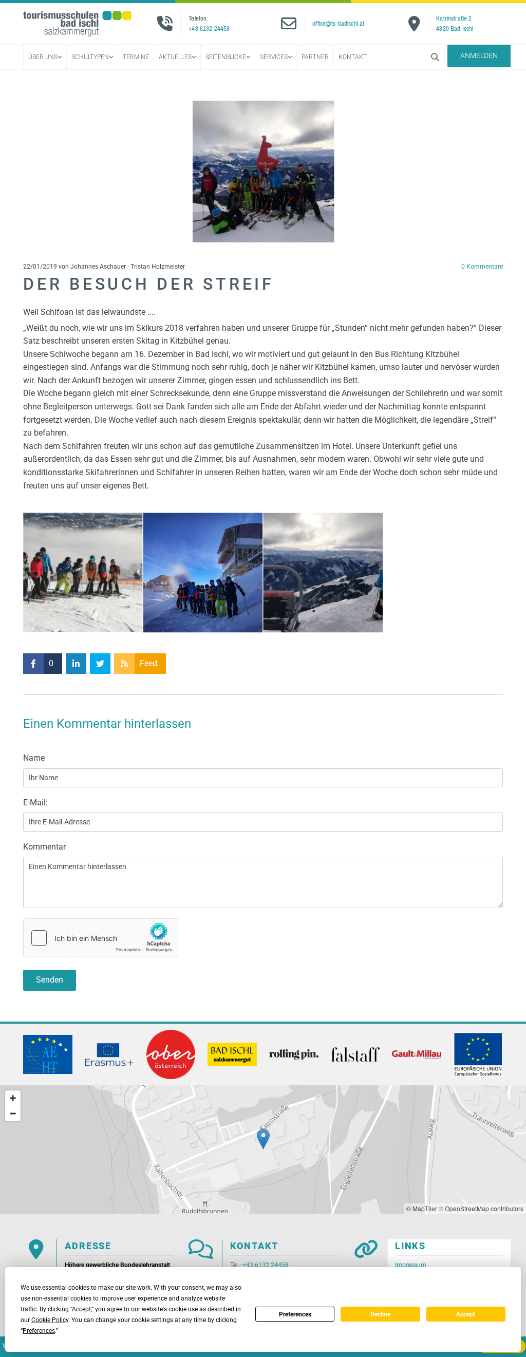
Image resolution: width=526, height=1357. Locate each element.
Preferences (295, 1314)
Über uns (43, 57)
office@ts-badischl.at (338, 23)
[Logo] (77, 23)
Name (34, 758)
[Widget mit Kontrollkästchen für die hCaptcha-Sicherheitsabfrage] (100, 937)
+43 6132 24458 (209, 28)
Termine (136, 57)
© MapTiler (421, 1208)
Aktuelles (175, 57)
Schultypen (90, 57)
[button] (479, 56)
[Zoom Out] (13, 1113)
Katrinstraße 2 (454, 18)
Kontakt (353, 57)
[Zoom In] (13, 1098)
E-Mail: (35, 802)
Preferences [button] (39, 1330)
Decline (380, 1314)
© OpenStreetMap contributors (481, 1208)
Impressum (410, 1265)
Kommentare (482, 266)
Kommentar (44, 847)
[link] (44, 57)
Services (274, 57)
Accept (465, 1314)
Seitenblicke (225, 57)
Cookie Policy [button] (49, 1320)
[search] (435, 57)
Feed (148, 663)
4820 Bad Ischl (454, 28)
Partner (315, 57)
